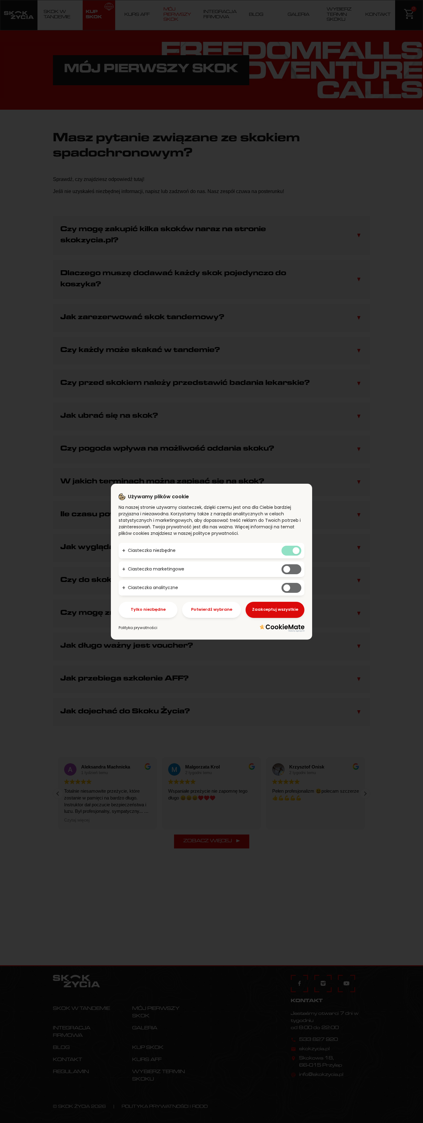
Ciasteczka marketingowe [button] (156, 569)
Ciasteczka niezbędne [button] (152, 550)
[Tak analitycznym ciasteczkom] (291, 588)
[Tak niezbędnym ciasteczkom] (291, 551)
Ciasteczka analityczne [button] (153, 587)
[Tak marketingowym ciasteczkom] (291, 569)
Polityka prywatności (138, 627)
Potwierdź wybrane (211, 609)
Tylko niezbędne (148, 609)
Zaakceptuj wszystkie (275, 609)
